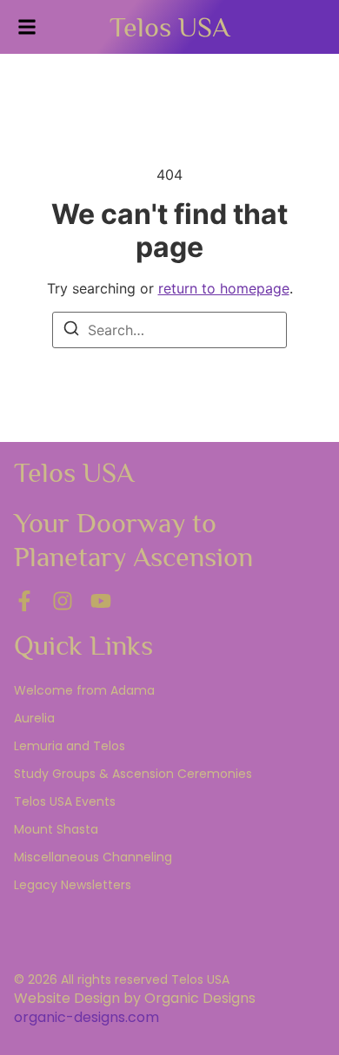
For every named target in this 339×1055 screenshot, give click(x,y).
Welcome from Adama (84, 690)
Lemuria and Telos (69, 746)
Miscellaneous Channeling (93, 857)
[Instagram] (62, 600)
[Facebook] (24, 600)
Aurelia (34, 718)
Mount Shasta (56, 829)
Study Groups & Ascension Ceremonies (133, 773)
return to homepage (223, 288)
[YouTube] (100, 600)
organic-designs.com (86, 1017)
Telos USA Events (65, 801)
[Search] (71, 331)
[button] (27, 26)
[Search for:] (169, 330)
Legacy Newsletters (72, 884)
